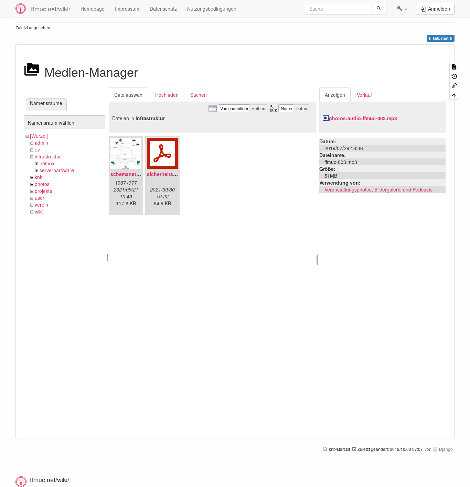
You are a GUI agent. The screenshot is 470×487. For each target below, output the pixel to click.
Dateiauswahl (128, 94)
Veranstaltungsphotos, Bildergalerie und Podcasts (378, 189)
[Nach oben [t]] (454, 94)
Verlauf (364, 94)
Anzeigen (335, 94)
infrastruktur (48, 156)
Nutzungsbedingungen (211, 8)
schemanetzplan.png (135, 173)
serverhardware (57, 170)
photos (42, 183)
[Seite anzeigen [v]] (454, 66)
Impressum (127, 8)
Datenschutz (163, 8)
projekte (43, 190)
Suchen (198, 94)
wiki (39, 211)
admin (41, 142)
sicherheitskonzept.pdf (174, 173)
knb (39, 177)
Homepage (93, 8)
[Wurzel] (39, 135)
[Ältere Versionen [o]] (454, 75)
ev (37, 149)
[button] (402, 8)
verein (41, 204)
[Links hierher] (454, 85)
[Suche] (379, 8)
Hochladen (167, 94)
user (39, 197)
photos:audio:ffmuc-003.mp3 (363, 118)
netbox (47, 163)
